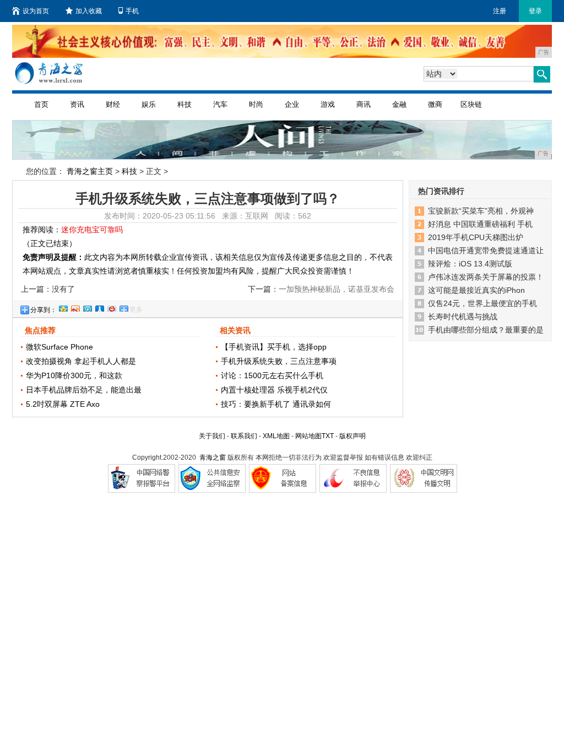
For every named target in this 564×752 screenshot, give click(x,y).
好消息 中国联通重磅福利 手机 (480, 224)
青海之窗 (212, 457)
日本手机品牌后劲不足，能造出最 (84, 389)
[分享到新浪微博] (75, 307)
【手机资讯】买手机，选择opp (274, 346)
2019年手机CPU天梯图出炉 (475, 237)
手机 (132, 11)
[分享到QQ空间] (63, 307)
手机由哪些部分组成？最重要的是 (486, 329)
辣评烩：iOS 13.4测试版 (470, 263)
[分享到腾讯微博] (87, 307)
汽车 (220, 104)
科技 (184, 104)
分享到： (43, 310)
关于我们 (212, 436)
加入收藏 (88, 11)
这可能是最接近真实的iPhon (476, 290)
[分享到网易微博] (111, 307)
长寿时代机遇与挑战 (462, 316)
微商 (435, 104)
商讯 (363, 104)
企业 (292, 104)
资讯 (77, 104)
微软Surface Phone (59, 346)
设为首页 (36, 11)
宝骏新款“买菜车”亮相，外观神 (481, 210)
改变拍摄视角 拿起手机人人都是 (81, 361)
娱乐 (149, 104)
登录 (535, 11)
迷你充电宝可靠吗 (92, 229)
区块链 (471, 104)
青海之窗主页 (90, 171)
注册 (499, 11)
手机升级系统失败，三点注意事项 (279, 361)
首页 (41, 104)
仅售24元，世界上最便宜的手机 (482, 303)
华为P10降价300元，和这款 (74, 375)
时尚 (256, 104)
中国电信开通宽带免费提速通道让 (486, 250)
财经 (113, 104)
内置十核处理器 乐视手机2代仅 (274, 389)
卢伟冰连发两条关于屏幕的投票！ (486, 277)
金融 (399, 104)
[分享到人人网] (99, 307)
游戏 (328, 104)
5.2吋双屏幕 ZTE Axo (63, 404)
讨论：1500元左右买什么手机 (272, 375)
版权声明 (352, 436)
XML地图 (276, 436)
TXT (328, 436)
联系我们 (244, 436)
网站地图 (308, 436)
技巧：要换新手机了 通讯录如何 (276, 404)
